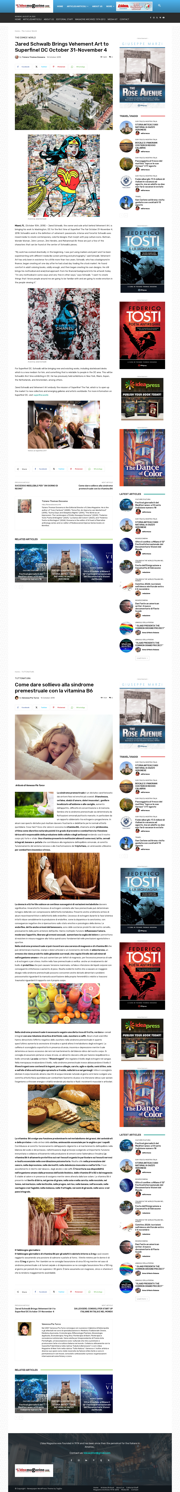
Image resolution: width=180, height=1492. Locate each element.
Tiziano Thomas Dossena (33, 57)
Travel (138, 196)
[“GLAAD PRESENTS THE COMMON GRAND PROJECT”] (126, 645)
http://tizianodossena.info (51, 504)
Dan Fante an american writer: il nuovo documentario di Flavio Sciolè (147, 607)
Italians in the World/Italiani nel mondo (149, 561)
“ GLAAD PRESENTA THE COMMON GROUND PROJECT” (150, 626)
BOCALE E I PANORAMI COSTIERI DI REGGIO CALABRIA (146, 145)
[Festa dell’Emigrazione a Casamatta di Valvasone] (126, 567)
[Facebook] (150, 17)
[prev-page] (16, 587)
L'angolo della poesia (144, 622)
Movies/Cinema (96, 568)
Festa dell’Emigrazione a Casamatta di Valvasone (148, 566)
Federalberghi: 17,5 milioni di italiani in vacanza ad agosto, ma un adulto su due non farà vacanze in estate (150, 183)
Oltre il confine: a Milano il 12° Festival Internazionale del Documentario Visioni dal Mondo (97, 575)
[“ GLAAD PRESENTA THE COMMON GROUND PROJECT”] (126, 628)
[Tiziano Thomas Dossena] (17, 57)
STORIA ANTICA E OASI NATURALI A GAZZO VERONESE (63, 576)
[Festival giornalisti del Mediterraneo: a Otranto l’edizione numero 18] (31, 563)
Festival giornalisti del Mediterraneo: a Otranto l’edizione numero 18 (31, 576)
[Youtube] (163, 17)
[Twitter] (157, 17)
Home (17, 31)
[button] (159, 5)
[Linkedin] (86, 1460)
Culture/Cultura (30, 570)
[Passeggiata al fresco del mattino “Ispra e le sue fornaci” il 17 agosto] (126, 164)
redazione (146, 572)
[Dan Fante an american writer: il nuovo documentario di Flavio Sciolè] (126, 606)
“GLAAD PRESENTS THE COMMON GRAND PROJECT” (149, 644)
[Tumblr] (101, 1460)
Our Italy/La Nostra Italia (63, 570)
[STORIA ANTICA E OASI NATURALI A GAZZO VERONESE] (64, 563)
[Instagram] (154, 17)
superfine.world (41, 395)
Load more (141, 658)
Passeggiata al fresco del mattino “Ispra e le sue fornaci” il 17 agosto (148, 163)
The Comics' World (29, 31)
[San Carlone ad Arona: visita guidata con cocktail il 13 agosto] (126, 203)
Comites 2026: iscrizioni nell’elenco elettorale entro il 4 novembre (149, 586)
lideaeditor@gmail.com (97, 1453)
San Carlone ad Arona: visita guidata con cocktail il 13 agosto (149, 202)
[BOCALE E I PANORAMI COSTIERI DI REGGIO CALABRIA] (126, 146)
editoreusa (145, 133)
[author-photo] (137, 133)
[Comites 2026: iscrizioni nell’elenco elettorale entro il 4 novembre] (126, 585)
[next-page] (21, 587)
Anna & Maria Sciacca (150, 633)
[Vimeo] (160, 17)
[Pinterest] (93, 1460)
